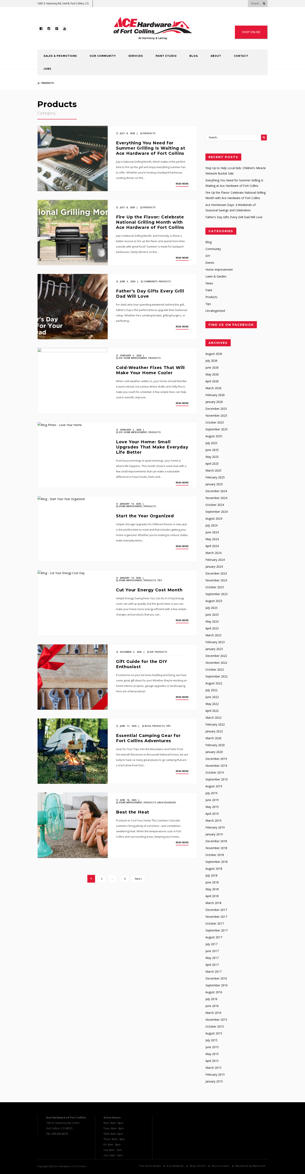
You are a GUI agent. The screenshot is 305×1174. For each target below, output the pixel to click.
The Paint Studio (150, 1165)
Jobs (47, 68)
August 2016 (213, 992)
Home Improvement (135, 358)
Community (150, 281)
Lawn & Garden (215, 276)
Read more (182, 183)
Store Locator (221, 1165)
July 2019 (211, 793)
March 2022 (213, 718)
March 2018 (213, 903)
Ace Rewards (175, 1165)
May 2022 (212, 704)
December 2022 (216, 656)
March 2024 (213, 553)
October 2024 (214, 505)
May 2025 (212, 457)
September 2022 (216, 676)
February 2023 (215, 642)
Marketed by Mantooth (250, 1165)
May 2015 (212, 1054)
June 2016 (212, 1006)
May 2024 (212, 539)
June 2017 (212, 951)
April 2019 (212, 814)
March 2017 (213, 971)
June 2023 (212, 615)
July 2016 (211, 999)
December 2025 (216, 409)
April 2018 (212, 896)
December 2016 (216, 978)
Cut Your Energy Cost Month (149, 589)
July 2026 (211, 361)
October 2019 (214, 772)
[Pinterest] (56, 28)
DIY (120, 358)
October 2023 (214, 587)
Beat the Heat (132, 812)
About (216, 55)
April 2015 (212, 1061)
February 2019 (215, 827)
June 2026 (212, 367)
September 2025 (216, 429)
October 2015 (214, 1026)
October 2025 (214, 422)
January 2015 (214, 1081)
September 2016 (216, 985)
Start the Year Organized (145, 515)
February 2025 (215, 477)
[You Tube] (64, 28)
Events (209, 263)
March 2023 (213, 635)
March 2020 (213, 738)
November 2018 (216, 848)
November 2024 (216, 498)
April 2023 (212, 628)
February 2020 (215, 745)
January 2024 (214, 566)
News (209, 283)
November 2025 (216, 415)
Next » (138, 878)
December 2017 (216, 910)
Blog (193, 55)
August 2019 (213, 786)
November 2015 (216, 1020)
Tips (159, 580)
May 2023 (212, 621)
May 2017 (212, 958)
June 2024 (212, 532)
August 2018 (213, 869)
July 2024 (211, 525)
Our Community (103, 55)
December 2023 (216, 573)
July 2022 (211, 690)
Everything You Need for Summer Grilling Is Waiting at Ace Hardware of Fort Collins (150, 148)
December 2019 (216, 759)
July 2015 (211, 1040)
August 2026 (213, 354)
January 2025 (214, 484)
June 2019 (212, 800)
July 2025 (211, 443)
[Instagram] (48, 28)
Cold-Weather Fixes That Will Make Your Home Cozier (150, 370)
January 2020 (214, 752)
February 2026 (215, 395)
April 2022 (212, 711)
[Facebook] (40, 28)
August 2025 (213, 436)
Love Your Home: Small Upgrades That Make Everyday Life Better (152, 447)
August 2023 (213, 601)
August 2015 (213, 1033)
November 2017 (216, 917)
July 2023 (211, 608)
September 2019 (216, 779)
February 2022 (215, 724)
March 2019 (213, 820)
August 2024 (213, 518)
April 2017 (212, 965)
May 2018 (212, 889)
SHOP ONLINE (251, 32)
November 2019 (216, 766)
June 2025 (212, 450)
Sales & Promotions (60, 55)
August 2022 (213, 683)
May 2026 (212, 374)
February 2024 (215, 560)
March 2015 (213, 1068)
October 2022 (214, 669)
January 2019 (214, 834)
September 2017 (216, 930)
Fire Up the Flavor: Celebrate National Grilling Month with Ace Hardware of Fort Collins (150, 222)
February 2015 (215, 1074)
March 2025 (213, 470)
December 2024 (216, 491)
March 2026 (213, 388)
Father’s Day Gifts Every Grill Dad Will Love (233, 217)
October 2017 (214, 923)
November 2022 (216, 663)
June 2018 (212, 882)
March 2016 (213, 1013)
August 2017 (213, 937)
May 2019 (212, 807)
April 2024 (212, 546)
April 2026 (212, 381)
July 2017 (211, 944)
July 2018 (211, 875)
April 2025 (212, 464)
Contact (241, 55)
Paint (208, 290)
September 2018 (216, 862)
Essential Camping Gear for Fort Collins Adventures (148, 738)
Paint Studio (166, 55)
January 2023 (214, 649)
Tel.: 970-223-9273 (57, 1134)
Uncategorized (166, 802)
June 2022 (212, 697)
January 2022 (214, 731)
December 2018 (216, 841)
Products (47, 83)
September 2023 (216, 594)
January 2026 (214, 402)
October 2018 (214, 855)
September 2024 (216, 512)
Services (135, 55)
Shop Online (198, 1165)
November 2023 (216, 580)
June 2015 (212, 1047)
